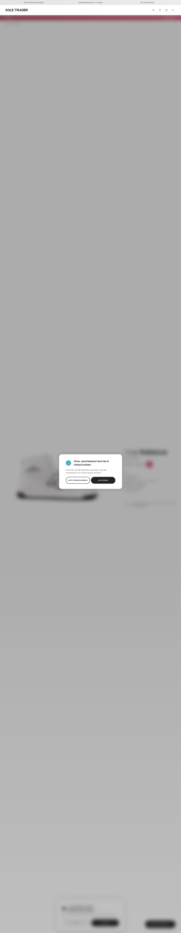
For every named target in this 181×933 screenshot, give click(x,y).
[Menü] (173, 10)
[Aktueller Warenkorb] (166, 10)
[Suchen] (153, 10)
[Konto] (160, 10)
